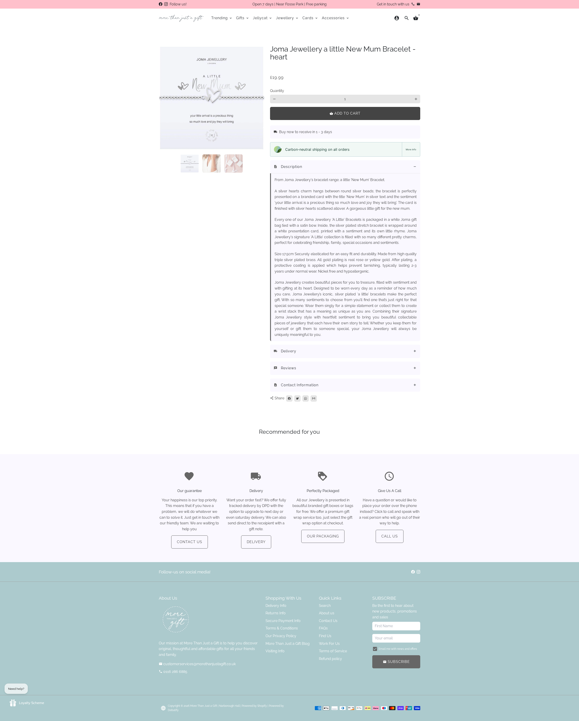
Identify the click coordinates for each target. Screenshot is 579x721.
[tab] (345, 167)
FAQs (323, 628)
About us (326, 613)
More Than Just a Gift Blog (288, 643)
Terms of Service (333, 651)
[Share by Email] (314, 398)
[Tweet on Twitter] (297, 398)
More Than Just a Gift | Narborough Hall (215, 705)
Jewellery (287, 18)
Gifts (242, 18)
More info (411, 149)
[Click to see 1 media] (189, 163)
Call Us (389, 536)
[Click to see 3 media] (233, 163)
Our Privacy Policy (281, 636)
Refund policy (330, 659)
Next (258, 98)
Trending (222, 18)
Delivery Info (276, 605)
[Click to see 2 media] (211, 163)
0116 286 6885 (173, 671)
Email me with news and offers (398, 648)
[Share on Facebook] (289, 398)
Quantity (277, 91)
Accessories (335, 18)
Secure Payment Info (283, 621)
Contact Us (189, 542)
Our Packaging (323, 536)
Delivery (256, 542)
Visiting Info (275, 651)
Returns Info (276, 613)
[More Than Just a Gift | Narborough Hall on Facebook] (160, 4)
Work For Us (329, 643)
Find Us (325, 636)
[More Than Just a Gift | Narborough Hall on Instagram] (166, 4)
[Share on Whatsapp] (305, 398)
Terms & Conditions (282, 628)
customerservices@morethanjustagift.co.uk (197, 664)
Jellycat (262, 18)
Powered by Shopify (254, 705)
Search (325, 605)
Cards (310, 18)
